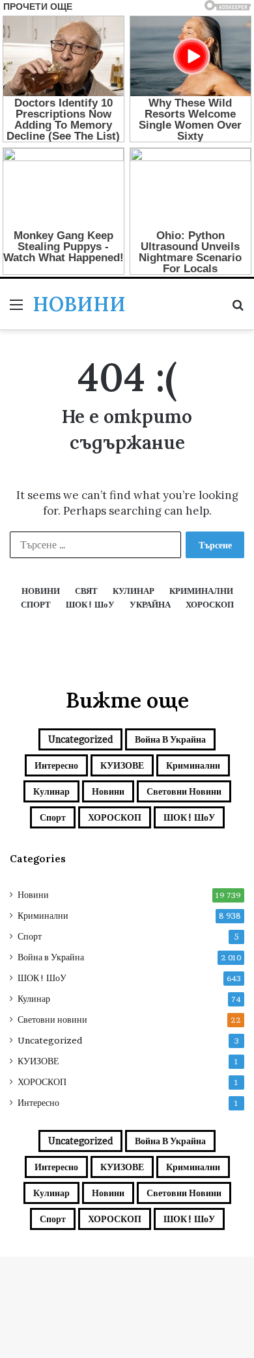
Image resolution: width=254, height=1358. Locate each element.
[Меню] (16, 309)
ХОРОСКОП (114, 817)
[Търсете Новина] (237, 309)
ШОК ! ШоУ (189, 817)
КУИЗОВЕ (122, 765)
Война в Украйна (170, 739)
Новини (108, 791)
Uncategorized (80, 739)
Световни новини (184, 791)
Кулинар (51, 791)
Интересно (56, 765)
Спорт (53, 817)
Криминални (193, 765)
